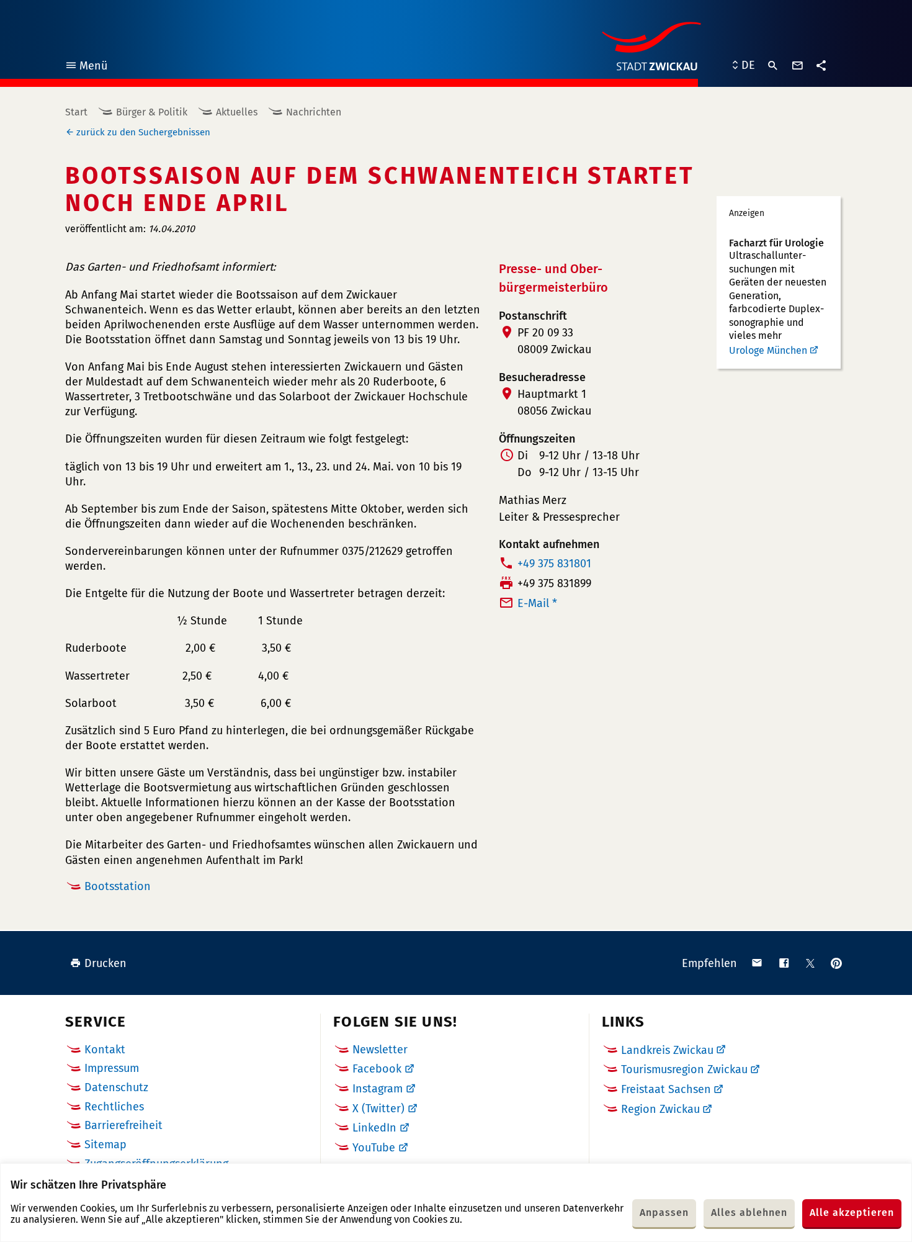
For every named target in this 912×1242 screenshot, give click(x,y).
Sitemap (105, 1144)
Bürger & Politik (151, 112)
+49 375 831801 (554, 563)
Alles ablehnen (749, 1212)
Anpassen (664, 1212)
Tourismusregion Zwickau (684, 1069)
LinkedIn (374, 1128)
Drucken (105, 963)
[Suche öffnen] (773, 65)
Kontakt (104, 1049)
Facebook (376, 1069)
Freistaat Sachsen (666, 1089)
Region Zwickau (660, 1109)
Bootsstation (117, 886)
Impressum (111, 1068)
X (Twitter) (378, 1108)
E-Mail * (537, 603)
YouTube (373, 1147)
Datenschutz (116, 1087)
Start (76, 112)
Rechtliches (114, 1107)
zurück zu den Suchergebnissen (143, 132)
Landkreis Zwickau (667, 1050)
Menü (86, 67)
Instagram (377, 1089)
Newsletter (380, 1049)
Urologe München (768, 350)
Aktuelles (236, 112)
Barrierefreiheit (123, 1125)
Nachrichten (313, 112)
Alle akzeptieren (852, 1212)
